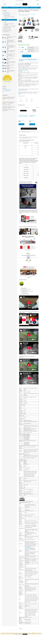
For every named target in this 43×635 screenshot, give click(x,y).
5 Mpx (6, 19)
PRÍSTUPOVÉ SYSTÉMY (7, 27)
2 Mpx (6, 18)
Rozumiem (25, 634)
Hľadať (24, 4)
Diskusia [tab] (27, 131)
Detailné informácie (21, 96)
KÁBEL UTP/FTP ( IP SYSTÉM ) (9, 16)
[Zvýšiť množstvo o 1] (21, 55)
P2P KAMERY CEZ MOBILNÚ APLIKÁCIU (9, 24)
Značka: (23, 15)
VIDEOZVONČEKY (6, 12)
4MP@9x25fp (32, 547)
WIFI (5, 22)
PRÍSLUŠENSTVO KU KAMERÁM (9, 26)
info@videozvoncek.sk (7, 89)
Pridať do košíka (27, 55)
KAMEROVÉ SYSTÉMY (7, 14)
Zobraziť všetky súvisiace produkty (29, 128)
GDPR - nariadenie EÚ (20, 0)
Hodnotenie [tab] (23, 131)
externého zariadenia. (24, 69)
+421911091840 (7, 90)
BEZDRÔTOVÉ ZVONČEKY (7, 30)
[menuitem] (6, 7)
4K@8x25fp (29, 546)
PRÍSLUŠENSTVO (6, 31)
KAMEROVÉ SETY (7, 15)
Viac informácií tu (19, 634)
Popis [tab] (19, 131)
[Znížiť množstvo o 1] (21, 56)
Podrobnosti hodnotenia (31, 14)
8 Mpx (6, 21)
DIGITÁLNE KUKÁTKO (6, 28)
